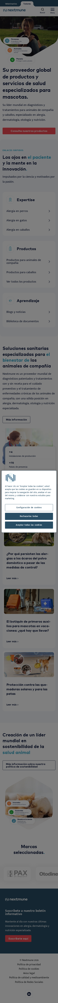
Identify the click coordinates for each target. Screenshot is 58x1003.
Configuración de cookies (29, 507)
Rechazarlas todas (29, 516)
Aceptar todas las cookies (29, 525)
